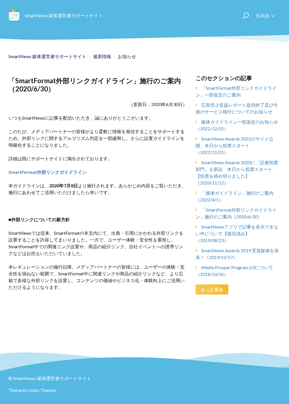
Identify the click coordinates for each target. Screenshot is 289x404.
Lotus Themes (42, 390)
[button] (243, 15)
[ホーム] (14, 15)
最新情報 (102, 56)
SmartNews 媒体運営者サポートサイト (47, 56)
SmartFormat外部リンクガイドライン (47, 172)
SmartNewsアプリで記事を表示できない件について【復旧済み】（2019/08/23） (237, 233)
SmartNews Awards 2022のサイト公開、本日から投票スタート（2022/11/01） (234, 145)
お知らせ (127, 56)
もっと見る (212, 289)
